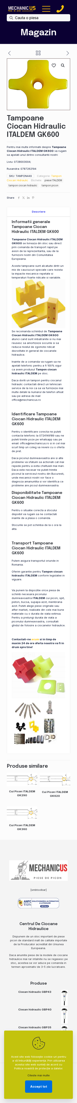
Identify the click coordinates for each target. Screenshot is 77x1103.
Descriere (38, 211)
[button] (63, 65)
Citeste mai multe (39, 1075)
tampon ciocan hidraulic (23, 185)
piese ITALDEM (53, 180)
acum (35, 639)
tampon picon (50, 185)
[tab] (38, 211)
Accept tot (38, 1086)
